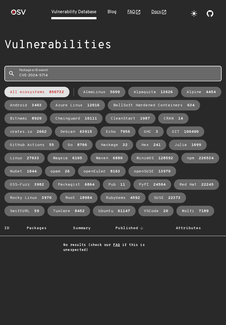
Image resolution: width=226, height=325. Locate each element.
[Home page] (18, 14)
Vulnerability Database (73, 12)
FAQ (131, 12)
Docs (156, 12)
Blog (111, 12)
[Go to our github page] (210, 13)
